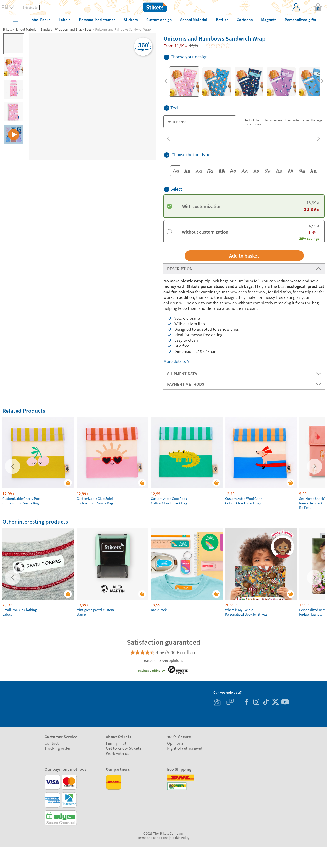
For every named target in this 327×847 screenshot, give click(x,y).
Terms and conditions (152, 838)
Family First (116, 743)
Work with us (117, 753)
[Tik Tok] (266, 702)
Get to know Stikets (123, 748)
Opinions (175, 743)
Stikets (7, 29)
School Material (26, 29)
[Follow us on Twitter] (275, 702)
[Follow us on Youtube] (285, 702)
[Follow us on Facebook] (246, 702)
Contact (52, 743)
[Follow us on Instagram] (256, 702)
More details (175, 361)
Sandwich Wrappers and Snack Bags (66, 29)
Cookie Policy (180, 838)
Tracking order (58, 748)
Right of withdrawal (184, 748)
